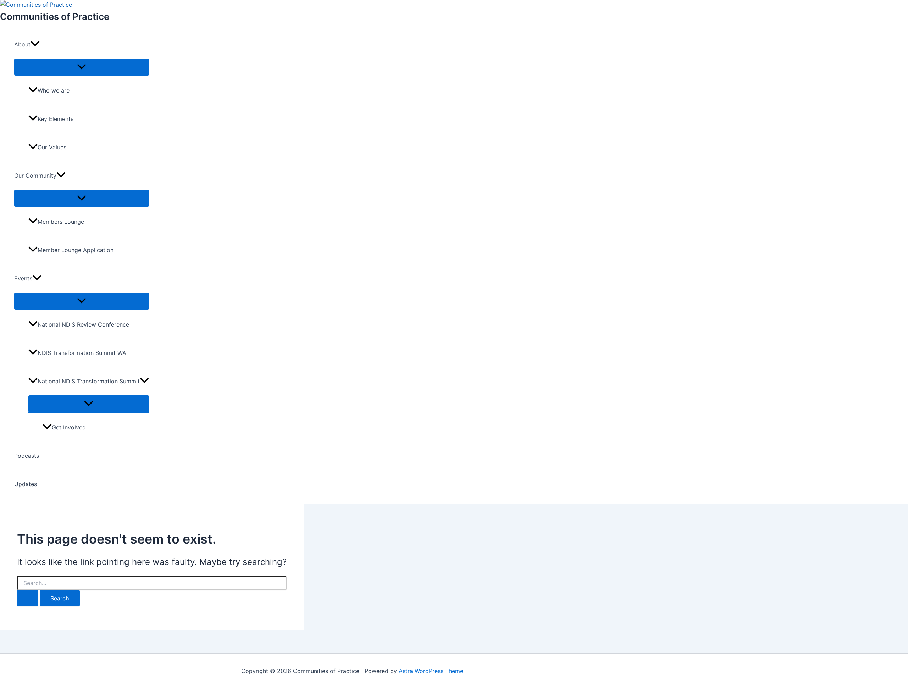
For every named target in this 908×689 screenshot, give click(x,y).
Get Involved (69, 427)
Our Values (52, 147)
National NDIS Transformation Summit (89, 381)
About (22, 44)
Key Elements (55, 118)
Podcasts (26, 455)
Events (23, 278)
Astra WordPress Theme (431, 670)
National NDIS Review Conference (83, 324)
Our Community (35, 175)
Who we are (54, 90)
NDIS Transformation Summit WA (82, 352)
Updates (25, 484)
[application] (35, 44)
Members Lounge (61, 221)
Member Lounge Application (76, 250)
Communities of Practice (54, 16)
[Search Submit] (27, 598)
